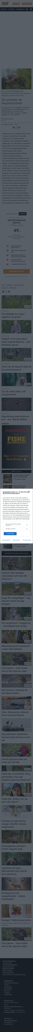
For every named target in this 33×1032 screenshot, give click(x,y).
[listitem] (16, 524)
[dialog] (16, 516)
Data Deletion (6, 540)
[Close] (29, 492)
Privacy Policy (27, 540)
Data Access (16, 540)
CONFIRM (10, 533)
